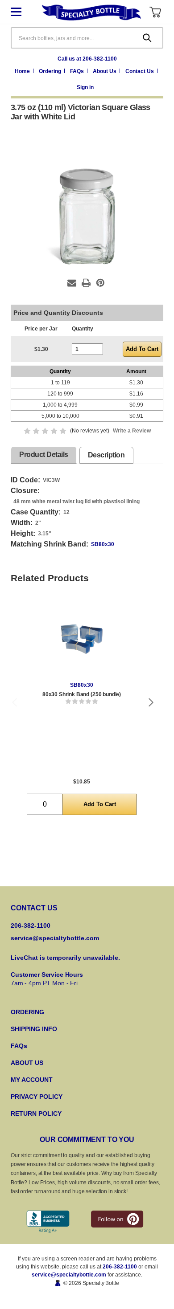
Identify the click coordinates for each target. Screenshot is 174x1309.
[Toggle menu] (23, 12)
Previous (14, 702)
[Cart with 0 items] (155, 12)
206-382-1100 (120, 1267)
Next (151, 702)
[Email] (71, 283)
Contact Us (140, 71)
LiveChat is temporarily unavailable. (65, 957)
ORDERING (27, 1011)
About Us (105, 71)
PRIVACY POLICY (36, 1096)
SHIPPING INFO (34, 1028)
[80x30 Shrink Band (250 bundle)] (81, 639)
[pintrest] (117, 1219)
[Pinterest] (100, 283)
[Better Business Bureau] (47, 1222)
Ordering (50, 71)
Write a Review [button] (132, 431)
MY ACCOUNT (32, 1079)
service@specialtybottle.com (55, 938)
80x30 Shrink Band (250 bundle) (81, 694)
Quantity (82, 329)
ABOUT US (27, 1062)
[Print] (86, 283)
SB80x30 (102, 544)
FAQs (77, 71)
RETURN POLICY (36, 1113)
